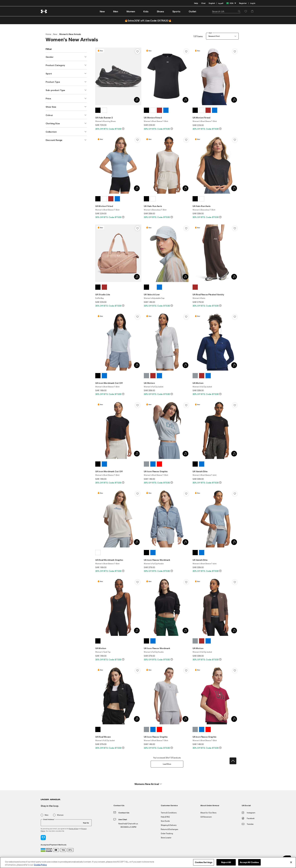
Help (196, 3)
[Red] (159, 464)
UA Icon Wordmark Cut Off (109, 382)
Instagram (251, 812)
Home (48, 34)
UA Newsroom (206, 816)
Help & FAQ (165, 816)
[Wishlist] (137, 51)
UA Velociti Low (152, 294)
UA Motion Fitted (153, 117)
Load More (167, 764)
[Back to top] (233, 760)
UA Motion (149, 382)
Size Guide (165, 821)
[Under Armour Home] (44, 11)
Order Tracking (167, 833)
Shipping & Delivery (169, 825)
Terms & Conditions (169, 812)
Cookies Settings (203, 862)
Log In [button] (252, 3)
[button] (115, 11)
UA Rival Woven (103, 736)
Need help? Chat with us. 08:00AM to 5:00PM (128, 825)
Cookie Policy (40, 864)
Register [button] (243, 3)
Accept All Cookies (249, 862)
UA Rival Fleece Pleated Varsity (208, 294)
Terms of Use (73, 829)
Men (46, 815)
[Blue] (166, 110)
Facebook (251, 818)
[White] (104, 110)
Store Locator (166, 837)
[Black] (98, 110)
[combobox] (226, 11)
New (55, 34)
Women (60, 815)
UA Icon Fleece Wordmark (157, 559)
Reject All (226, 862)
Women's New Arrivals (70, 34)
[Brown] (159, 110)
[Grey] (146, 375)
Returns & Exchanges (169, 829)
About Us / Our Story (208, 812)
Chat (203, 3)
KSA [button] (232, 3)
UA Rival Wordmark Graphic (109, 559)
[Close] (291, 862)
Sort (210, 33)
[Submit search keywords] (238, 11)
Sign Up (86, 823)
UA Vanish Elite (200, 471)
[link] (102, 11)
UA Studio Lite (102, 294)
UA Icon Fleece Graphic (156, 471)
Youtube (250, 824)
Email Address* (49, 819)
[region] (148, 862)
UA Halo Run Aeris (153, 205)
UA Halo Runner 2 (104, 117)
